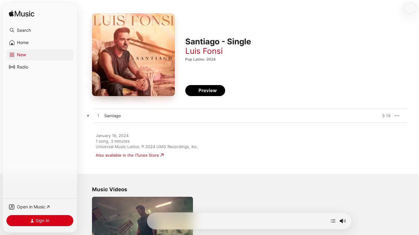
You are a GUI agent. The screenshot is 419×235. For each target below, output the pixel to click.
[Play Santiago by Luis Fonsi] (98, 116)
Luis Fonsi (204, 51)
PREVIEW (383, 116)
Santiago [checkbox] (112, 115)
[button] (40, 30)
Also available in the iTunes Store (127, 155)
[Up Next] (333, 221)
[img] (21, 13)
